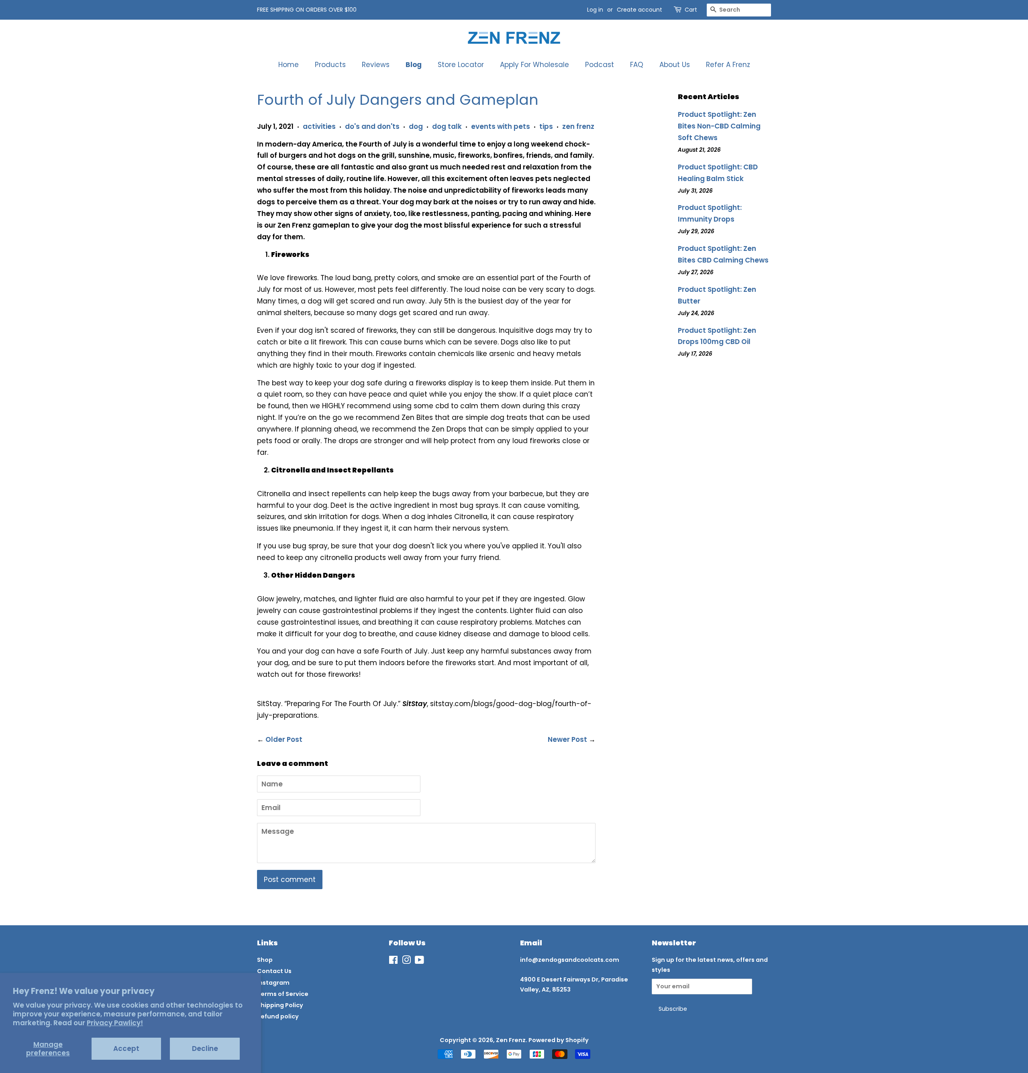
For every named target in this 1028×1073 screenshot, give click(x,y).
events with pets (500, 126)
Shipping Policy (280, 1005)
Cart (691, 10)
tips (546, 126)
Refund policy (278, 1016)
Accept (126, 1048)
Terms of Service (282, 994)
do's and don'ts (372, 126)
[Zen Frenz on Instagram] (406, 961)
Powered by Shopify (558, 1040)
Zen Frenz (511, 1040)
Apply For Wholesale (534, 64)
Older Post (283, 739)
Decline (205, 1048)
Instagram (273, 983)
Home (288, 64)
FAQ (636, 64)
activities (319, 126)
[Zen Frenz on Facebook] (393, 961)
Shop (265, 960)
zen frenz (578, 126)
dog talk (447, 126)
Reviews (376, 64)
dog (416, 126)
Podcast (599, 64)
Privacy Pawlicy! (115, 1023)
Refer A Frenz (728, 64)
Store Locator (461, 64)
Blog (414, 64)
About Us (674, 64)
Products (330, 64)
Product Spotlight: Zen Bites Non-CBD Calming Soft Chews (719, 126)
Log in (595, 10)
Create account (639, 10)
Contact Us (274, 971)
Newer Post (567, 739)
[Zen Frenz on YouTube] (419, 961)
